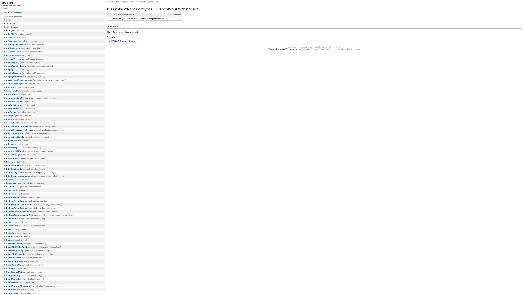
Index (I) (110, 2)
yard (323, 47)
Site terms (280, 49)
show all (177, 15)
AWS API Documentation (123, 41)
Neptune (125, 2)
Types (133, 2)
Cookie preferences (294, 49)
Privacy (271, 49)
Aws (117, 2)
